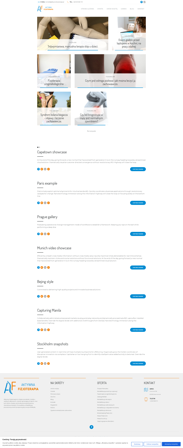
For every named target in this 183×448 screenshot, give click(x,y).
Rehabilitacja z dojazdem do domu (108, 407)
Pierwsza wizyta (55, 394)
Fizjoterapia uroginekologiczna (106, 394)
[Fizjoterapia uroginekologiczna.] (54, 71)
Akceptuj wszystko (171, 444)
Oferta (100, 9)
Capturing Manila (49, 310)
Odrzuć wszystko (152, 444)
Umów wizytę (112, 9)
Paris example (47, 183)
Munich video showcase (54, 247)
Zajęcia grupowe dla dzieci (105, 421)
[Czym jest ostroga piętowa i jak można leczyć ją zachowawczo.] (110, 71)
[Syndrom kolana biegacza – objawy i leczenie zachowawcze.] (54, 108)
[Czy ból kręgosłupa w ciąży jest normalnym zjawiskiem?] (91, 108)
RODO (53, 407)
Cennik (123, 9)
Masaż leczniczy (102, 418)
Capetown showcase (52, 152)
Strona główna (87, 9)
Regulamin (54, 405)
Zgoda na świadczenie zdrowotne (61, 410)
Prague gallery (47, 216)
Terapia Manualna (102, 388)
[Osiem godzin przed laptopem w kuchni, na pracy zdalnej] (129, 33)
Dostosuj (137, 444)
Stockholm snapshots (52, 343)
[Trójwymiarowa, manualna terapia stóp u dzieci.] (72, 33)
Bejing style (45, 281)
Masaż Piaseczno (102, 416)
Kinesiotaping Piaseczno (104, 413)
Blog (132, 9)
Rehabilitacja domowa (104, 410)
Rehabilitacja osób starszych (105, 405)
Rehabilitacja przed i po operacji (107, 391)
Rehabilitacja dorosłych (104, 399)
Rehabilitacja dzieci (103, 402)
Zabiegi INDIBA (102, 396)
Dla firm (53, 396)
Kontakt (141, 9)
